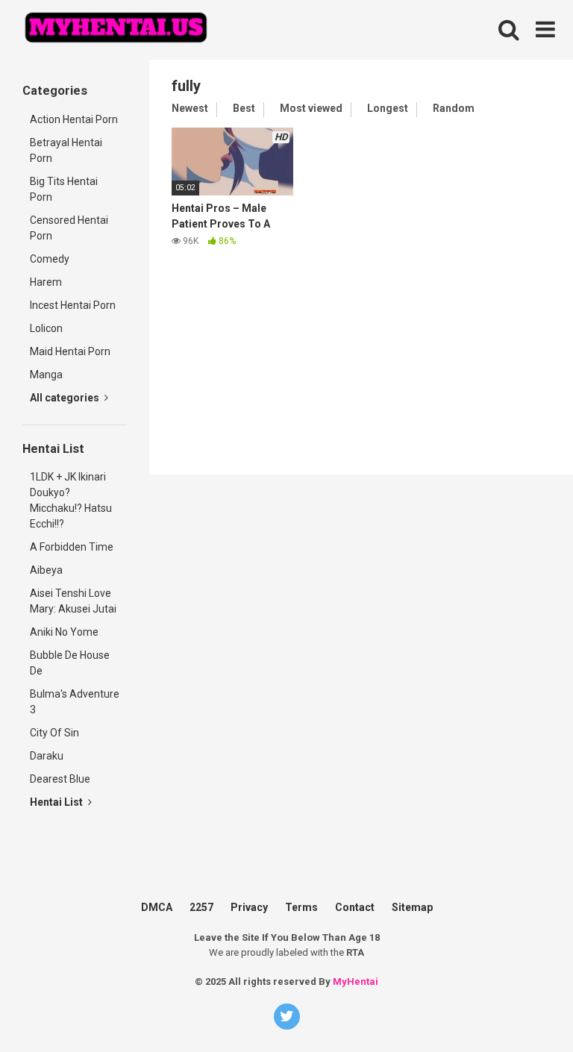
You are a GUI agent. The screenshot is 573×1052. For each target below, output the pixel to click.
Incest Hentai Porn (73, 305)
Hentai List (57, 802)
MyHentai (355, 981)
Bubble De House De (70, 663)
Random (454, 108)
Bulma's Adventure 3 (74, 702)
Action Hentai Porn (74, 119)
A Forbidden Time (71, 547)
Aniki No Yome (64, 632)
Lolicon (46, 328)
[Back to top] (538, 977)
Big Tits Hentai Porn (64, 189)
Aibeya (46, 570)
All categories (65, 398)
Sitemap (412, 907)
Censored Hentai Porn (69, 228)
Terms (301, 907)
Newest (190, 108)
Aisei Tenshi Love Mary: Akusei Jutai (73, 601)
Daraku (46, 756)
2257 (201, 907)
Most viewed (311, 108)
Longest (387, 108)
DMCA (156, 907)
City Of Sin (54, 733)
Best (244, 108)
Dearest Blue (60, 779)
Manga (46, 375)
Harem (46, 282)
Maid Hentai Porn (70, 351)
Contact (355, 907)
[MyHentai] (115, 29)
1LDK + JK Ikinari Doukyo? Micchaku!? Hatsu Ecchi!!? (71, 500)
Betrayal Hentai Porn (66, 150)
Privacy (249, 907)
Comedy (49, 259)
